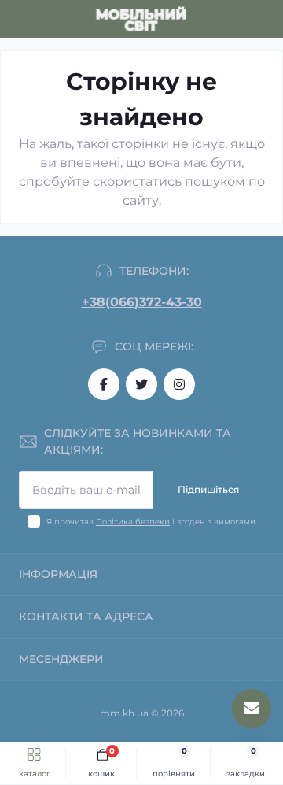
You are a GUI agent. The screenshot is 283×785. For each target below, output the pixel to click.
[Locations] (237, 19)
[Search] (49, 19)
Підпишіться (208, 489)
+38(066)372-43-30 (142, 301)
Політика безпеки (133, 522)
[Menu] (20, 19)
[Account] (266, 19)
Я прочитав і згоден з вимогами (150, 522)
